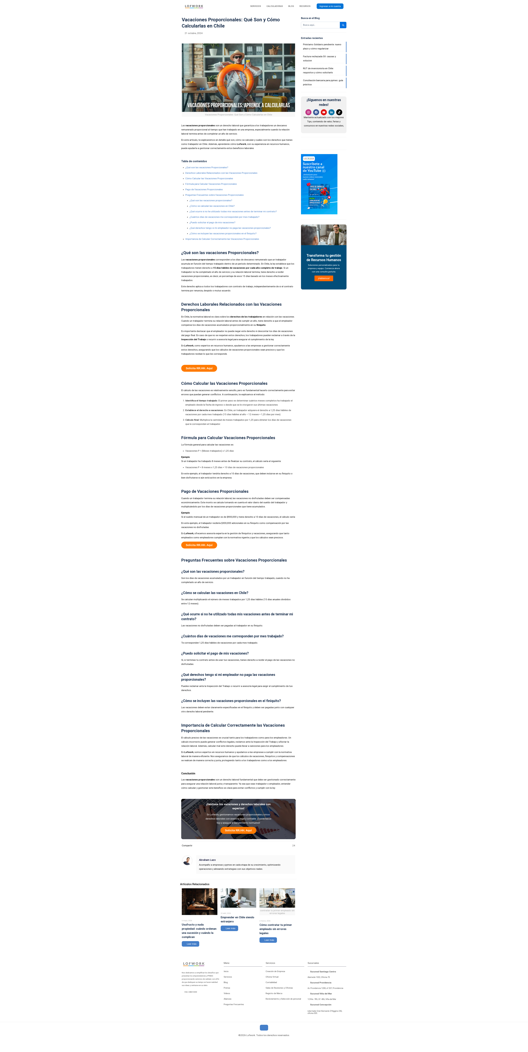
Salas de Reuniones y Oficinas (279, 988)
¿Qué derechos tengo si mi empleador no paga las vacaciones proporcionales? (230, 228)
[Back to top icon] (264, 1028)
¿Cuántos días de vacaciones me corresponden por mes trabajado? (224, 217)
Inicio (226, 971)
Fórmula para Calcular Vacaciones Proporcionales (211, 184)
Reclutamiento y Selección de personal (283, 999)
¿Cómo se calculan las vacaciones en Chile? (212, 206)
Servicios (228, 977)
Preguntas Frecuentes (234, 1004)
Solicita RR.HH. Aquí (199, 368)
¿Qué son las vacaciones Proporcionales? (206, 167)
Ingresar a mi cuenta (330, 6)
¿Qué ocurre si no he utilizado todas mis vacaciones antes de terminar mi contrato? (233, 211)
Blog (226, 982)
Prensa (227, 988)
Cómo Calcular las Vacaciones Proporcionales (209, 178)
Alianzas (227, 999)
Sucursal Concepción (320, 1005)
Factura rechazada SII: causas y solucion (319, 58)
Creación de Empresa (275, 971)
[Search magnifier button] (343, 25)
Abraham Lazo (207, 859)
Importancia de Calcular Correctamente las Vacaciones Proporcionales (222, 239)
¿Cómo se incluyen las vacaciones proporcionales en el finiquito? (222, 233)
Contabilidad (271, 982)
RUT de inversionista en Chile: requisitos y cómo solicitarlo (318, 70)
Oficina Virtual (272, 977)
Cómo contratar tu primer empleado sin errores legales (275, 929)
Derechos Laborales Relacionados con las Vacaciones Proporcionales (221, 173)
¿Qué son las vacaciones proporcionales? (210, 200)
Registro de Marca (274, 993)
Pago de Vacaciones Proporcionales (204, 189)
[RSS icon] (257, 1041)
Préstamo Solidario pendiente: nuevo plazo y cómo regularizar (322, 46)
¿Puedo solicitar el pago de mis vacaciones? (212, 222)
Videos (227, 993)
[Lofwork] (194, 6)
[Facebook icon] (262, 1041)
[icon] (267, 1041)
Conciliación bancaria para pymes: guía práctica (323, 82)
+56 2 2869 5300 (191, 992)
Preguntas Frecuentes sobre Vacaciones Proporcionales (214, 195)
